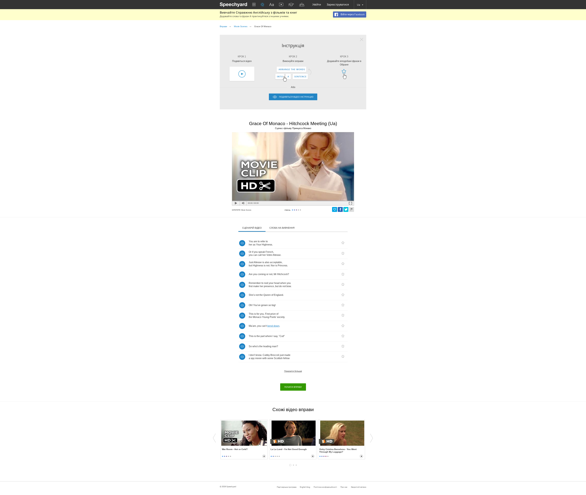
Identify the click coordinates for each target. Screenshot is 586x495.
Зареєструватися (338, 4)
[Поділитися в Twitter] (345, 209)
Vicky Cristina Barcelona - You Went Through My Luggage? (338, 450)
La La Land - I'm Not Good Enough (289, 449)
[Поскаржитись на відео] (351, 209)
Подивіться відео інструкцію (296, 96)
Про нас (343, 487)
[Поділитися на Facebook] (340, 209)
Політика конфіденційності (325, 487)
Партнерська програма (286, 487)
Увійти (316, 4)
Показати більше (293, 371)
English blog (305, 487)
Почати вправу (293, 387)
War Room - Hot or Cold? (235, 449)
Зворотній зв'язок (358, 487)
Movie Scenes (240, 26)
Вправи (223, 26)
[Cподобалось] (334, 209)
